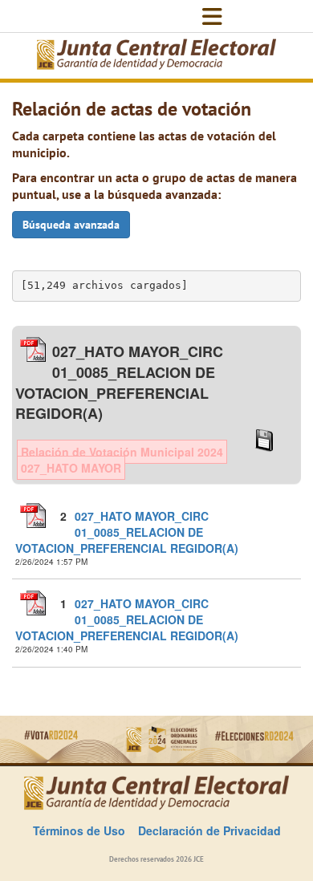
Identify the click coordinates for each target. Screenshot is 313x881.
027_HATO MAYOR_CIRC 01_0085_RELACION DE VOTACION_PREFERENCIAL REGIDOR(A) (126, 532)
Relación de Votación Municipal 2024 (122, 452)
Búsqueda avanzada (71, 224)
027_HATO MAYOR (71, 468)
